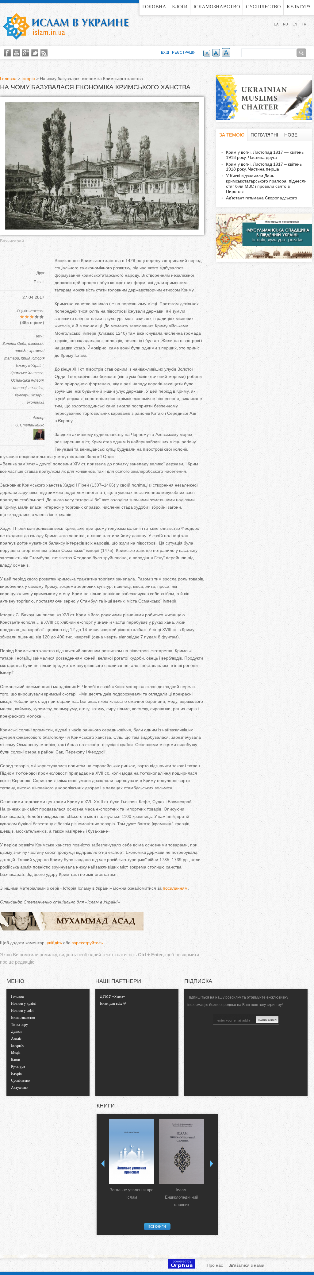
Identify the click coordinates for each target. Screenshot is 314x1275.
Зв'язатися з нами (246, 1265)
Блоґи (180, 6)
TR (304, 24)
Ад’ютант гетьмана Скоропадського (261, 197)
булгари (22, 395)
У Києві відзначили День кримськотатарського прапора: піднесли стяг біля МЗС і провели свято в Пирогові (266, 183)
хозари (37, 395)
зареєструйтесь (87, 942)
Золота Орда (14, 343)
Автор (38, 418)
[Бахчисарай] (102, 228)
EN (295, 24)
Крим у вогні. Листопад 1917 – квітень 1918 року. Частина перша (264, 167)
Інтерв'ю (17, 1045)
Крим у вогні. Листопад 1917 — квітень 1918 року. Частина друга (265, 155)
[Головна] (66, 26)
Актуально (19, 1087)
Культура (299, 6)
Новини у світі (22, 1010)
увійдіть (54, 942)
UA (276, 24)
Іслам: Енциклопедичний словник (181, 1197)
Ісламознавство (216, 6)
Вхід (165, 52)
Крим (25, 358)
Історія (28, 78)
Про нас (215, 1265)
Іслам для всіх (111, 1003)
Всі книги (157, 1226)
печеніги (36, 388)
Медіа (15, 1052)
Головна (154, 6)
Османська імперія (27, 380)
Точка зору (19, 1025)
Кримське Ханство (27, 373)
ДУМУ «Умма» (112, 996)
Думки (16, 1031)
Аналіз (16, 1038)
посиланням (175, 888)
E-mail (39, 282)
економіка (35, 402)
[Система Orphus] (181, 1267)
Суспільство (263, 6)
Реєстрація (184, 52)
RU (285, 24)
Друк (40, 273)
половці (20, 388)
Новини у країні (23, 1003)
